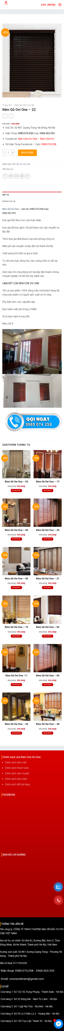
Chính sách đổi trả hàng (17, 784)
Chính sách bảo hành (16, 778)
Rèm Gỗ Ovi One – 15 (16, 627)
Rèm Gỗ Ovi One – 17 (47, 481)
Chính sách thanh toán (17, 767)
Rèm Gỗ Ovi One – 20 (47, 530)
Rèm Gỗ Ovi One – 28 (47, 724)
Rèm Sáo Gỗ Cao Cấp (24, 105)
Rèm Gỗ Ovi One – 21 (47, 578)
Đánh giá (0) (8, 201)
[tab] (32, 195)
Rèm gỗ (10, 169)
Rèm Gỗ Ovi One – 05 (16, 578)
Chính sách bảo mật (15, 762)
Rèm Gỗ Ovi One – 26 (16, 724)
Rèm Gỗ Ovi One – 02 (47, 627)
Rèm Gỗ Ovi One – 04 (47, 675)
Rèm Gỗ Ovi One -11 (16, 675)
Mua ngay (27, 152)
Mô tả (5, 195)
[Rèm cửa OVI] (13, 4)
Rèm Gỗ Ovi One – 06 (16, 530)
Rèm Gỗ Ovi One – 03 (16, 481)
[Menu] (59, 4)
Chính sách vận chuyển (17, 773)
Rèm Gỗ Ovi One (10, 209)
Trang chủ (7, 105)
